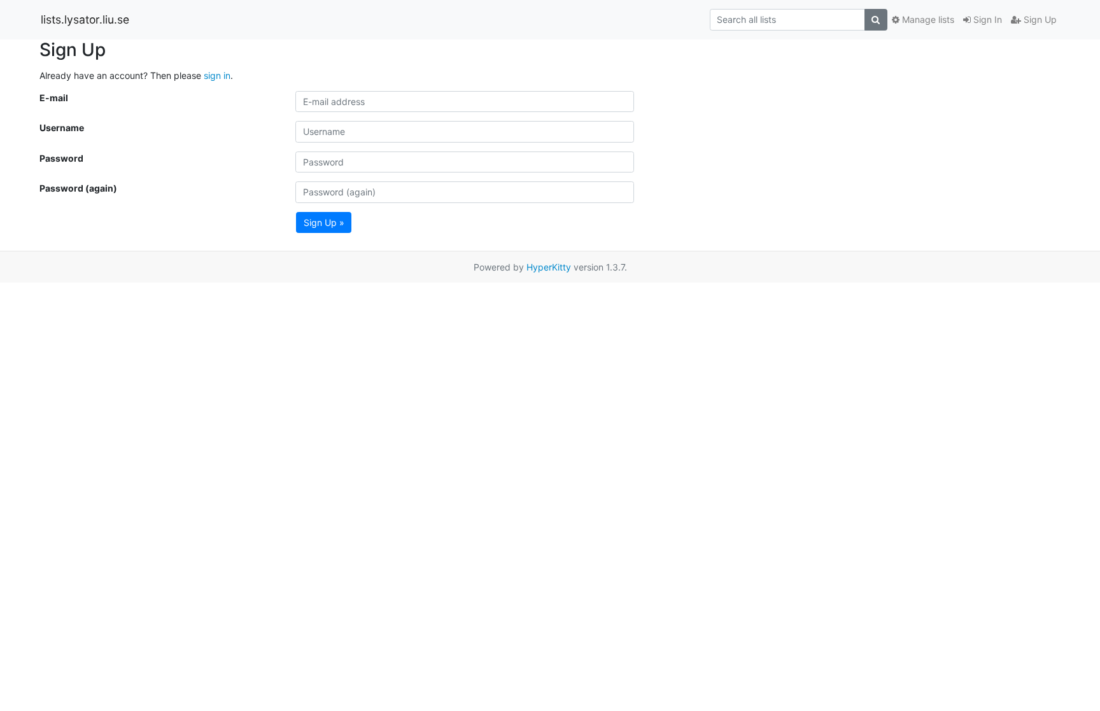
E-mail (53, 97)
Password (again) (78, 188)
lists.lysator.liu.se (85, 19)
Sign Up (1039, 19)
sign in (217, 75)
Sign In (986, 19)
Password (61, 158)
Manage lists (926, 19)
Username (61, 127)
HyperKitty (548, 267)
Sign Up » (324, 222)
